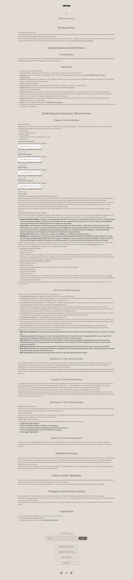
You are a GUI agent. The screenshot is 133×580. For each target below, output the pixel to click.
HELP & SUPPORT (66, 557)
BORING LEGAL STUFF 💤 (66, 546)
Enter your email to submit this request (32, 143)
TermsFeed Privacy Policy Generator (81, 40)
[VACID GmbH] (66, 5)
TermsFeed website (92, 244)
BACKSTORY (66, 562)
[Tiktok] (66, 573)
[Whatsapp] (71, 573)
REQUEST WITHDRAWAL (66, 552)
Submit (21, 152)
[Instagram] (61, 573)
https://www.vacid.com (50, 520)
